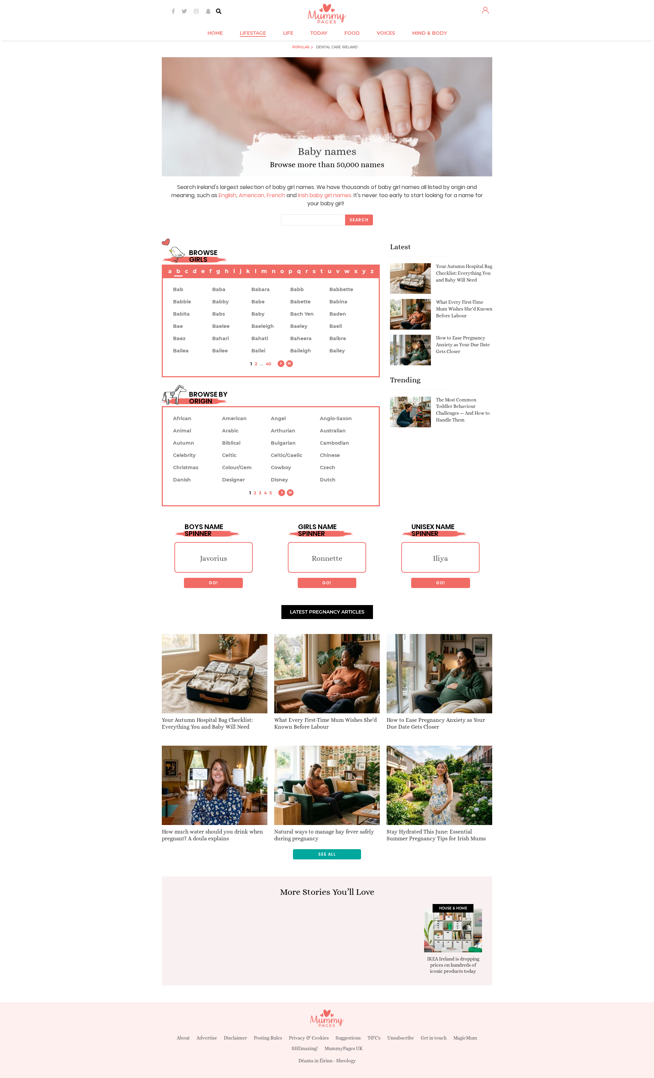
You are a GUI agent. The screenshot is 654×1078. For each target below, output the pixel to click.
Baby (257, 314)
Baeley (298, 326)
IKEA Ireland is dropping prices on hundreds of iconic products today (453, 965)
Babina (338, 302)
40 (268, 363)
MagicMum (465, 1038)
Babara (260, 289)
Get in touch (434, 1038)
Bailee (220, 351)
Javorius (213, 558)
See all (327, 854)
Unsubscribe (400, 1038)
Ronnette (327, 558)
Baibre (337, 338)
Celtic (229, 455)
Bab (178, 289)
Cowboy (281, 467)
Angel (278, 418)
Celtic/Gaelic (286, 455)
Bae (178, 326)
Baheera (301, 338)
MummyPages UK (344, 1048)
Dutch (328, 480)
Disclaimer (235, 1038)
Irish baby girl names (324, 195)
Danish (182, 480)
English (227, 195)
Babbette (341, 289)
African (182, 418)
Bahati (259, 338)
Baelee (221, 326)
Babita (181, 314)
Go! (213, 583)
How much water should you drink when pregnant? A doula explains (212, 835)
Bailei (258, 351)
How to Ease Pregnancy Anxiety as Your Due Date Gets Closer (463, 344)
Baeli (335, 326)
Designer (233, 480)
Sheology (346, 1060)
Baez (179, 338)
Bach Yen (302, 314)
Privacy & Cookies (309, 1038)
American (251, 195)
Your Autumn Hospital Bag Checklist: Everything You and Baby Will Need (464, 273)
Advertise (207, 1038)
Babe (258, 302)
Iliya (440, 558)
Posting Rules (268, 1038)
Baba (218, 289)
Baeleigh (262, 326)
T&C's (374, 1038)
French (276, 195)
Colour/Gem (237, 467)
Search (359, 220)
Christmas (185, 467)
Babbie (182, 302)
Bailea (181, 351)
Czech (327, 467)
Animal (182, 431)
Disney (279, 480)
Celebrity (184, 455)
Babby (220, 302)
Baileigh (300, 351)
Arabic (230, 431)
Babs (218, 314)
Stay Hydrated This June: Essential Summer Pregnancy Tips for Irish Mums (436, 835)
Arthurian (283, 431)
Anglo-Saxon (336, 418)
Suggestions (348, 1038)
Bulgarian (283, 443)
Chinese (330, 455)
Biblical (231, 443)
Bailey (337, 351)
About (183, 1038)
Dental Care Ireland (337, 47)
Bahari (220, 338)
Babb (297, 289)
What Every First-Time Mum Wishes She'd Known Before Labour (464, 308)
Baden (337, 314)
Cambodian (334, 443)
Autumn (183, 443)
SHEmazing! (305, 1048)
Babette (300, 302)
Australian (333, 431)
